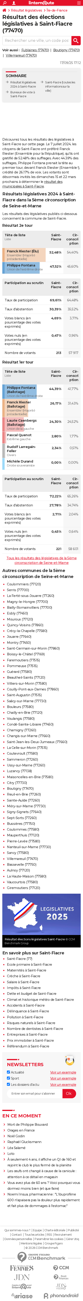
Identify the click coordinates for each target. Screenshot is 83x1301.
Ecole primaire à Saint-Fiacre (29, 964)
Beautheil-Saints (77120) (26, 677)
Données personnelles (18, 1239)
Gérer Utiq (72, 1239)
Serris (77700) (18, 590)
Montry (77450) (19, 643)
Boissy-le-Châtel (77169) (25, 654)
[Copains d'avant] (22, 1286)
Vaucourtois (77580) (22, 882)
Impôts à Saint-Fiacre (24, 988)
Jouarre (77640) (19, 637)
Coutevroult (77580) (22, 753)
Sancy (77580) (18, 853)
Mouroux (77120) (20, 619)
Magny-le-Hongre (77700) (27, 602)
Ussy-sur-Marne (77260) (26, 765)
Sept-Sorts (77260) (21, 818)
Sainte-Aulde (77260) (23, 800)
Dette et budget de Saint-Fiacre (31, 994)
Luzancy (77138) (19, 771)
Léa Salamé (16, 1148)
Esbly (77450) (17, 613)
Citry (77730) (17, 783)
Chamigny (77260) (21, 730)
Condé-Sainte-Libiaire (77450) (30, 724)
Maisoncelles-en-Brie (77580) (30, 777)
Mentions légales (31, 1243)
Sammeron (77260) (22, 759)
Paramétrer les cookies (49, 1239)
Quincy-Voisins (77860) (25, 625)
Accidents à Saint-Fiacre (25, 1005)
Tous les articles (34, 1234)
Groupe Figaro (53, 1243)
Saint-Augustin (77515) (24, 695)
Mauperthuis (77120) (23, 835)
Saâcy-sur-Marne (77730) (26, 701)
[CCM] (61, 1268)
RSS (49, 1234)
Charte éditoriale (54, 1230)
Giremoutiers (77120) (23, 888)
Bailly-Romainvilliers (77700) (29, 607)
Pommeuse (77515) (22, 666)
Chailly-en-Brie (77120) (24, 713)
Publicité (73, 1230)
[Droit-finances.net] (61, 1277)
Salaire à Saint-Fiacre (23, 982)
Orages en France (21, 1130)
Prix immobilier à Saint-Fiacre (30, 1040)
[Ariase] (22, 1295)
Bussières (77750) (21, 824)
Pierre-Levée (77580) (23, 841)
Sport (14, 1078)
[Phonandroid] (61, 1296)
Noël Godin (16, 1136)
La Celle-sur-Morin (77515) (27, 748)
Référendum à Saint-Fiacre (28, 1046)
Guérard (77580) (19, 672)
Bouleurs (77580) (20, 707)
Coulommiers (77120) (24, 584)
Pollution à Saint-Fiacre (25, 1017)
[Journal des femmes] (22, 1268)
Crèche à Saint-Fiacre (23, 976)
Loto (11, 1154)
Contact (17, 1234)
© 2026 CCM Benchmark (41, 1248)
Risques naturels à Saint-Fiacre (31, 1023)
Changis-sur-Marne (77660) (28, 736)
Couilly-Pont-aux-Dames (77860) (33, 689)
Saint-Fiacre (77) (19, 959)
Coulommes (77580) (23, 829)
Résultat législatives (26, 10)
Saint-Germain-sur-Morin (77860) (33, 648)
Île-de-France (57, 10)
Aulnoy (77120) (18, 870)
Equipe (37, 1230)
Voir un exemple (63, 1072)
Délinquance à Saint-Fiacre (28, 1011)
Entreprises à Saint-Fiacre (27, 1034)
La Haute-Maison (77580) (26, 876)
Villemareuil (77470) (21, 55)
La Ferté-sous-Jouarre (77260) (30, 596)
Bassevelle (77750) (21, 864)
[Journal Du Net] (22, 1277)
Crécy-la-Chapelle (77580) (27, 631)
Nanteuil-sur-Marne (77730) (29, 847)
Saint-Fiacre (53, 82)
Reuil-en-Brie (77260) (24, 794)
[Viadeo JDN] (61, 1286)
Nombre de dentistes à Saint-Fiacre (35, 1029)
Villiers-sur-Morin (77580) (27, 683)
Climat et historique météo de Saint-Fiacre (40, 1000)
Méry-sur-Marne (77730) (26, 806)
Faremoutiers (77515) (23, 660)
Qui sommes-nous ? (17, 1230)
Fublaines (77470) (35, 50)
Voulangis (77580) (21, 719)
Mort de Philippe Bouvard (27, 1124)
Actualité (17, 1072)
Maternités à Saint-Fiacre (26, 970)
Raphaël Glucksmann (24, 1142)
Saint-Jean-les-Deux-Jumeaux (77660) (37, 742)
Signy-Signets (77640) (24, 812)
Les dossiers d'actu (24, 1085)
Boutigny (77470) (66, 50)
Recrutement (63, 1234)
